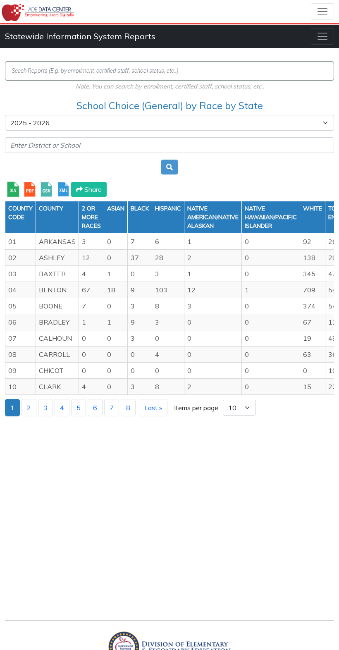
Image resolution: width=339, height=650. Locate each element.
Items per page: (197, 408)
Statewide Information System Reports (80, 36)
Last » (153, 408)
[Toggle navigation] (322, 11)
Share (92, 189)
